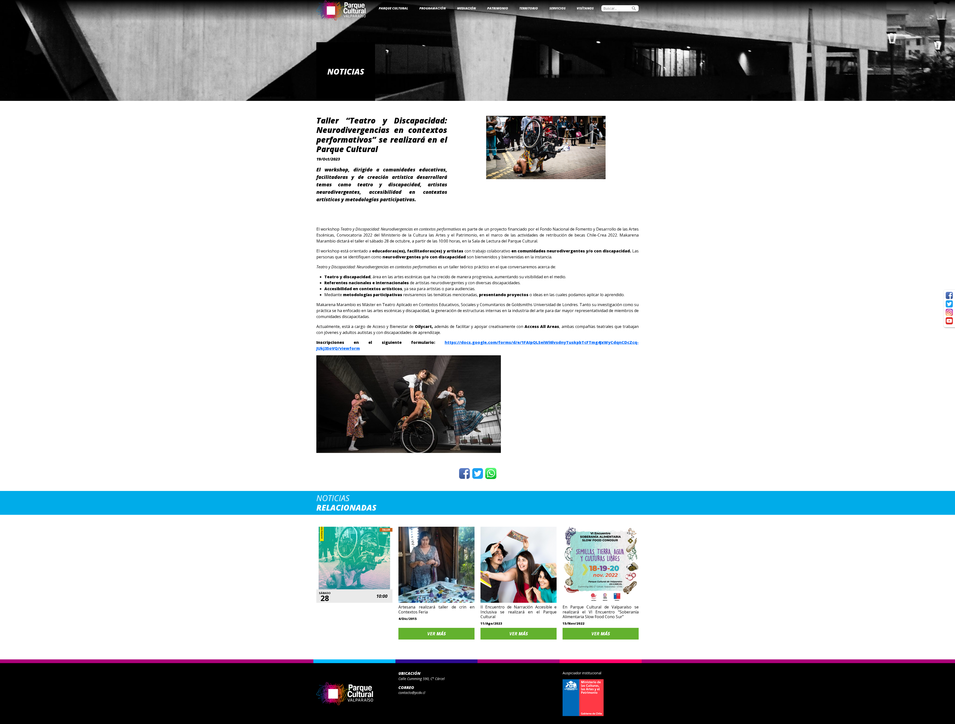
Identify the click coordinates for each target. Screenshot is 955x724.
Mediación (466, 8)
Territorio (528, 8)
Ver (436, 634)
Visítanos (585, 8)
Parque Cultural (393, 8)
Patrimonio (497, 8)
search (634, 8)
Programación (432, 8)
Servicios (557, 8)
